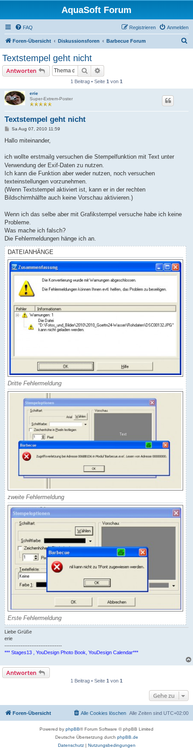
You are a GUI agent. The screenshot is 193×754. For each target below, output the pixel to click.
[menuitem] (24, 27)
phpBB (73, 729)
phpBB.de (127, 737)
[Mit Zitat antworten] (168, 100)
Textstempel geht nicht (47, 58)
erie (34, 93)
